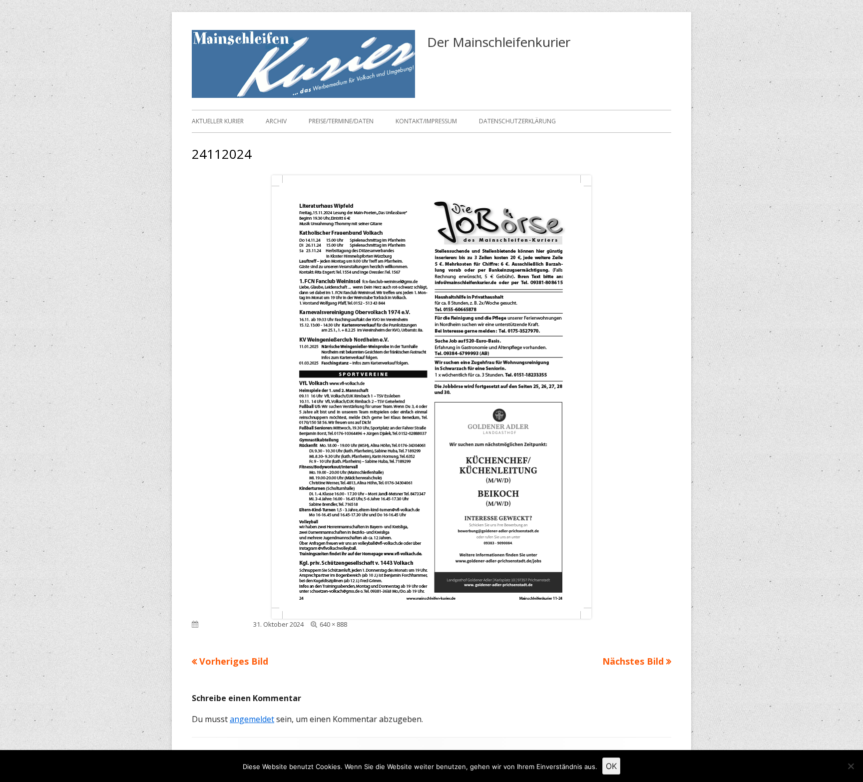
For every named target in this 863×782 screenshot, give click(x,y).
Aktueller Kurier (218, 121)
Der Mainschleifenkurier (498, 42)
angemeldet (252, 719)
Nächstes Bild (633, 661)
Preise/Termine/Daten (341, 121)
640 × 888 (333, 624)
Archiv (276, 121)
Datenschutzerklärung (517, 121)
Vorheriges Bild (233, 661)
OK (611, 766)
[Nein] (851, 766)
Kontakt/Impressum (426, 121)
